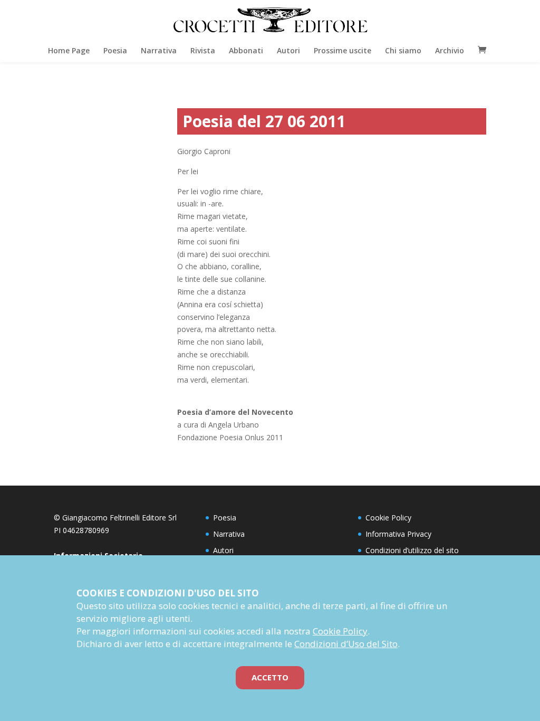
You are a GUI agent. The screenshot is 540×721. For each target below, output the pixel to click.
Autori (288, 50)
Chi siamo (403, 50)
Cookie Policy (388, 518)
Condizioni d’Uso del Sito (346, 644)
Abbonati (246, 50)
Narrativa (159, 50)
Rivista (202, 50)
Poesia (115, 50)
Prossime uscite (342, 50)
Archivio (449, 50)
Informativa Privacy (398, 534)
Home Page (69, 50)
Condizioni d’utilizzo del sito (412, 550)
